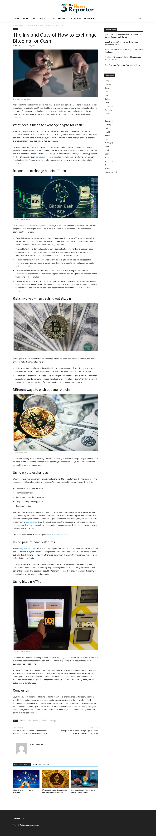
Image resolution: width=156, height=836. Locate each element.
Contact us (89, 19)
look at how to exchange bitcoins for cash (36, 225)
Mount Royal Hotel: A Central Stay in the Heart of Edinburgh (124, 51)
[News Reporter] (78, 8)
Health (107, 132)
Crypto (21, 25)
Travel (107, 168)
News (25, 19)
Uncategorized (111, 172)
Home (17, 19)
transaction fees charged (46, 157)
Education (109, 106)
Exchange (53, 721)
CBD (106, 95)
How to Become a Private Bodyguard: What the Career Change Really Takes (123, 35)
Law (106, 139)
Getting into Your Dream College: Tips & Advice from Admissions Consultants (79, 732)
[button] (140, 19)
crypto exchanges (28, 548)
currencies (43, 721)
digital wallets (21, 274)
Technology (109, 161)
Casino (42, 19)
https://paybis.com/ (60, 534)
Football (108, 117)
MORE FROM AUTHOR (41, 765)
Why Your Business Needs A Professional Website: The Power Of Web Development (30, 732)
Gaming (108, 124)
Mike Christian (20, 46)
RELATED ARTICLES (22, 765)
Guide (107, 128)
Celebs (52, 19)
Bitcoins (22, 721)
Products (108, 150)
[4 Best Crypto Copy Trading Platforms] (26, 779)
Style (107, 157)
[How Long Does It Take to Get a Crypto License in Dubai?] (84, 779)
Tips (33, 19)
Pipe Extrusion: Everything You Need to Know (122, 65)
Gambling (109, 121)
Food (107, 113)
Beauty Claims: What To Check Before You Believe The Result (121, 43)
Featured (62, 19)
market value (31, 522)
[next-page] (18, 797)
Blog (107, 81)
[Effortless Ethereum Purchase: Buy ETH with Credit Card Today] (55, 779)
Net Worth (75, 19)
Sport (107, 154)
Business (108, 84)
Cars (107, 88)
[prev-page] (14, 797)
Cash (29, 721)
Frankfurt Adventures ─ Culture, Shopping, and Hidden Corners (123, 58)
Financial (108, 110)
